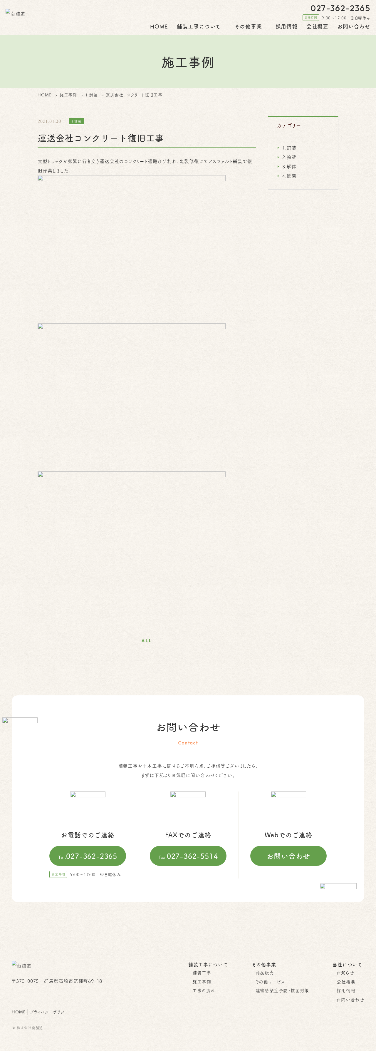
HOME (159, 26)
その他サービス (270, 981)
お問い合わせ (353, 26)
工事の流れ (203, 990)
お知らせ (345, 972)
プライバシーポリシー (49, 1012)
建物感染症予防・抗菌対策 (282, 990)
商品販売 (265, 972)
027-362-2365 (87, 856)
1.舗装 (289, 147)
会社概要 (317, 26)
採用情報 (287, 26)
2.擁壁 (289, 157)
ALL (146, 640)
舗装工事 (201, 972)
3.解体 (289, 166)
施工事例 (201, 981)
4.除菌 (289, 176)
